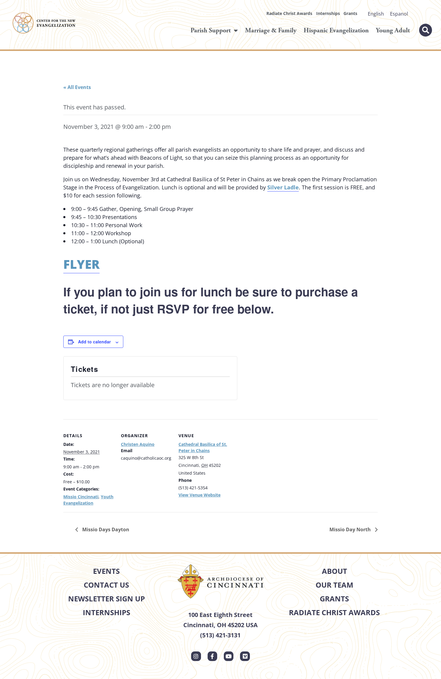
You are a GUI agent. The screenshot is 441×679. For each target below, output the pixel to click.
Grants (350, 13)
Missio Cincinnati (80, 497)
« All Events (77, 87)
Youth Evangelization (88, 500)
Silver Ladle (283, 187)
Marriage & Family (270, 30)
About (334, 571)
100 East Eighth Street (220, 614)
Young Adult (393, 30)
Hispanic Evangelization (336, 30)
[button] (425, 30)
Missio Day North (350, 529)
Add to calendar (94, 342)
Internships (328, 13)
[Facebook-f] (212, 656)
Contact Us (106, 585)
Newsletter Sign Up (106, 598)
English (376, 13)
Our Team (334, 585)
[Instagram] (196, 656)
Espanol (399, 13)
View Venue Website (199, 495)
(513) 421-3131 (220, 635)
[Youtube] (228, 656)
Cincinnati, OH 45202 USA (220, 625)
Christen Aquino (137, 444)
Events (106, 571)
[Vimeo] (245, 656)
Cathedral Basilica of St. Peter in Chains (202, 447)
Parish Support (210, 30)
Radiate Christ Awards (289, 13)
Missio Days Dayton (105, 529)
